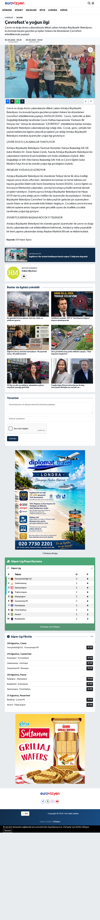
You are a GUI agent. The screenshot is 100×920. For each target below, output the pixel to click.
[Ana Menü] (93, 3)
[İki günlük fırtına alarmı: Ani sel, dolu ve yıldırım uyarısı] (28, 304)
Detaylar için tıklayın (50, 627)
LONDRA (52, 10)
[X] (48, 801)
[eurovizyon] (14, 3)
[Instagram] (52, 801)
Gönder (13, 438)
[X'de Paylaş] (12, 101)
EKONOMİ (31, 10)
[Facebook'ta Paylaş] (8, 101)
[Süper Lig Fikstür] (91, 637)
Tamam (7, 831)
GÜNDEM (7, 10)
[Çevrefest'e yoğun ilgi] (50, 71)
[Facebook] (43, 801)
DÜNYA (63, 10)
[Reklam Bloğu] (50, 500)
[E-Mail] (24, 276)
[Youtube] (57, 801)
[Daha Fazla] (22, 101)
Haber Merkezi (29, 271)
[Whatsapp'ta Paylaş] (17, 101)
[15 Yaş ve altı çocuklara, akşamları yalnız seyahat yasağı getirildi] (28, 371)
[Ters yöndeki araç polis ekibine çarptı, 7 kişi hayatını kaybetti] (72, 337)
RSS (26, 814)
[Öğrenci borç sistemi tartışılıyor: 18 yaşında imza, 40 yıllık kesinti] (28, 337)
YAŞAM (19, 18)
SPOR (42, 10)
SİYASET (19, 10)
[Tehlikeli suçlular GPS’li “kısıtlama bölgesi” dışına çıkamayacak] (72, 304)
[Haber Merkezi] (13, 273)
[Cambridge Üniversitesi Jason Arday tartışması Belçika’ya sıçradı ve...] (72, 371)
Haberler (9, 18)
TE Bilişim (56, 822)
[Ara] (89, 3)
